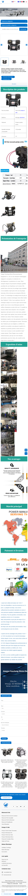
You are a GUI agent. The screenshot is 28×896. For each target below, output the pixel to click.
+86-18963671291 (8, 872)
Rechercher (23, 29)
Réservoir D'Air (6, 812)
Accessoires (4, 851)
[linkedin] (20, 1)
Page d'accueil (5, 13)
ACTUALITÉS (5, 865)
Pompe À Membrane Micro (7, 836)
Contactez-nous (6, 79)
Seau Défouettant (5, 824)
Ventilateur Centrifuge (6, 847)
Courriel (3, 711)
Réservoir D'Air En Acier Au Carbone (9, 815)
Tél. (2, 717)
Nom (2, 706)
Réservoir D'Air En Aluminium (8, 820)
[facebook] (18, 1)
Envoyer (4, 738)
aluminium (22, 117)
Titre (2, 700)
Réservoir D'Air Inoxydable (7, 817)
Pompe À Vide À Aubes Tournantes (9, 830)
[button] (1, 45)
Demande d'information (8, 76)
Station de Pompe (5, 841)
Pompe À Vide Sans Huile (7, 834)
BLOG (21, 883)
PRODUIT (4, 861)
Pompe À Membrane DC (7, 832)
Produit (10, 13)
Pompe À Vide (17, 13)
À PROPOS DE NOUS (7, 863)
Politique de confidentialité (12, 883)
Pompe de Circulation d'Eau (7, 839)
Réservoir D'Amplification (7, 822)
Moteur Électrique (7, 844)
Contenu (3, 728)
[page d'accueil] (6, 807)
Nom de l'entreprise (5, 722)
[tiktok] (23, 1)
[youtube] (22, 1)
